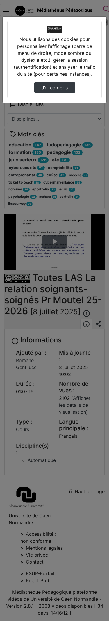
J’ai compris (55, 87)
